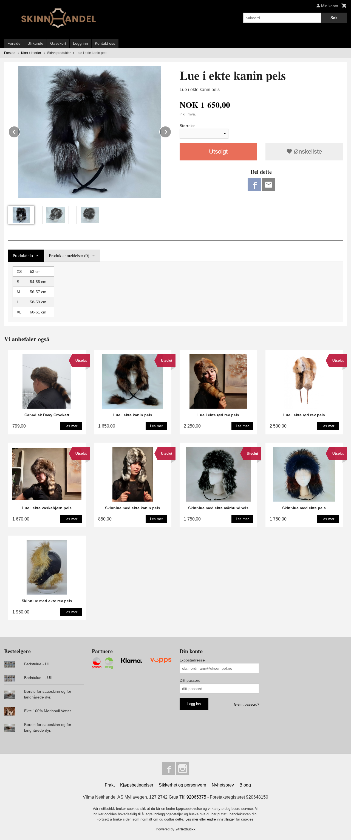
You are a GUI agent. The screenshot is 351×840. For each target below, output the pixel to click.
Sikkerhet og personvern (182, 785)
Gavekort (58, 43)
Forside (14, 43)
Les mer (192, 819)
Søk (333, 17)
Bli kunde (35, 43)
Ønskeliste (307, 151)
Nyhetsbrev (223, 785)
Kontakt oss (105, 43)
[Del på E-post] (268, 184)
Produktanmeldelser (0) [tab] (69, 255)
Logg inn (80, 43)
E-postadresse (192, 660)
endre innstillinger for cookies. (230, 819)
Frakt (110, 785)
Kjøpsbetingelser (136, 785)
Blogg (245, 785)
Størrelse (188, 125)
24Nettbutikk (186, 829)
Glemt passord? (246, 704)
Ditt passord (190, 680)
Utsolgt (218, 151)
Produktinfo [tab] (23, 255)
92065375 (196, 797)
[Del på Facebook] (254, 184)
